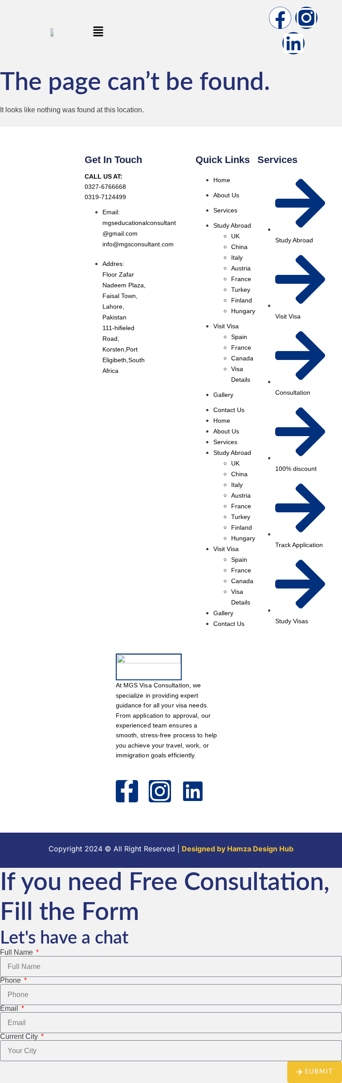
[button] (98, 32)
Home (221, 180)
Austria (241, 268)
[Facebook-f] (127, 791)
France (241, 278)
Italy (237, 257)
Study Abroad (232, 225)
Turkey (240, 289)
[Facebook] (280, 18)
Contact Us (228, 409)
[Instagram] (306, 18)
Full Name (17, 952)
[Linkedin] (293, 43)
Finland (241, 300)
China (239, 246)
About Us (226, 195)
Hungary (243, 311)
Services (225, 210)
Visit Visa (226, 326)
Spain (239, 336)
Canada (242, 358)
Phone (11, 980)
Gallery (223, 394)
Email (10, 1008)
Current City (20, 1036)
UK (235, 236)
